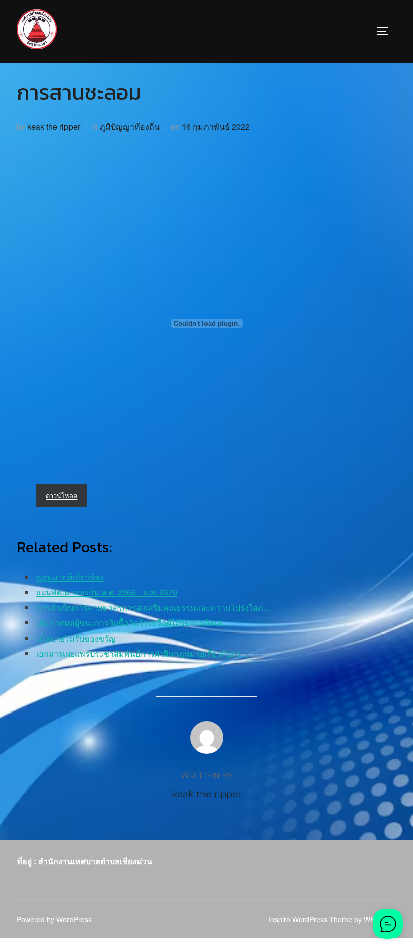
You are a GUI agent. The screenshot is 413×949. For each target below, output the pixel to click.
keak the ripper (53, 126)
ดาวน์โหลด (61, 495)
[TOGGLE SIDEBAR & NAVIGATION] (386, 31)
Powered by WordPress (54, 919)
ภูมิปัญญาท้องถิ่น (130, 126)
